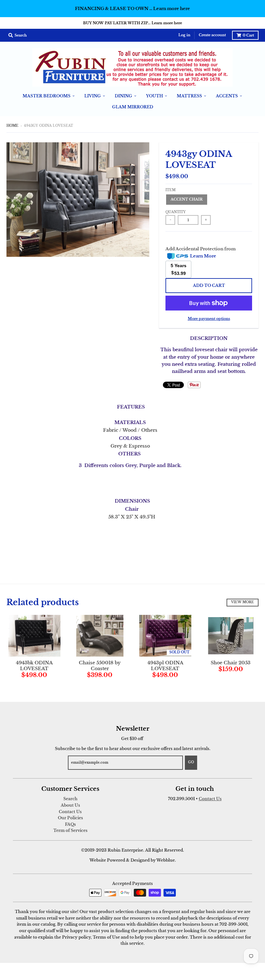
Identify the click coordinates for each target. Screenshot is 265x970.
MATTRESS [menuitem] (189, 95)
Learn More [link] (203, 256)
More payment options (209, 318)
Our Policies (70, 817)
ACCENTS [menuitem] (227, 95)
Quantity (175, 212)
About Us (70, 805)
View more (242, 602)
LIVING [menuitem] (92, 95)
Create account (212, 35)
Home (12, 126)
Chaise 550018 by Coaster (100, 665)
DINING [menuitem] (123, 95)
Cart (248, 35)
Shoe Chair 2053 (230, 663)
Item (170, 190)
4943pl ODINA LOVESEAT (165, 665)
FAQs (70, 824)
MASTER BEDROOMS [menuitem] (46, 95)
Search (70, 798)
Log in (184, 35)
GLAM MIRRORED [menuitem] (132, 106)
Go (191, 762)
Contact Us (70, 811)
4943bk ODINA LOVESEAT (34, 665)
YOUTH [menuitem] (154, 95)
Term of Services (70, 830)
